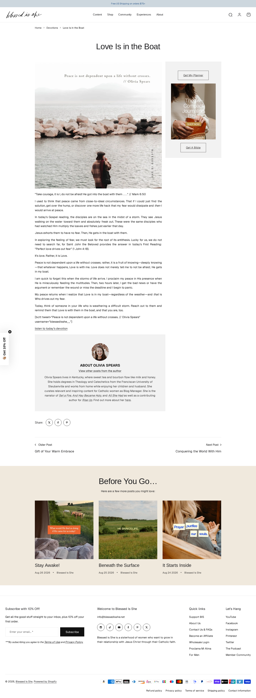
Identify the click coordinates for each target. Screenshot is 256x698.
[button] (4, 349)
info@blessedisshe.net (111, 617)
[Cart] (248, 14)
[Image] (193, 111)
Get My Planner (193, 75)
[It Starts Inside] (192, 530)
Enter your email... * (21, 631)
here (128, 400)
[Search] (230, 14)
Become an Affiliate (201, 636)
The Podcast (233, 648)
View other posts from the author (100, 371)
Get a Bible (193, 147)
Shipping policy (216, 690)
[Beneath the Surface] (128, 530)
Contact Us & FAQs (200, 629)
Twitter (230, 642)
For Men (194, 655)
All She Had (115, 395)
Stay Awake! (47, 565)
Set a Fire (65, 395)
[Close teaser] (10, 332)
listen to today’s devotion (51, 328)
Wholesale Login (199, 642)
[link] (49, 422)
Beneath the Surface (119, 565)
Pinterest (231, 636)
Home (38, 27)
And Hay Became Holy (86, 395)
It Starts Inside (177, 565)
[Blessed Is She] (23, 15)
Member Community (238, 655)
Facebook (232, 623)
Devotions (52, 27)
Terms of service (194, 690)
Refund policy (154, 690)
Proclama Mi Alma (200, 648)
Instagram (232, 629)
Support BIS (196, 617)
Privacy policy (174, 690)
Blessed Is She (24, 681)
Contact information (239, 690)
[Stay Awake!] (64, 530)
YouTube (231, 617)
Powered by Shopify (45, 681)
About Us (195, 623)
